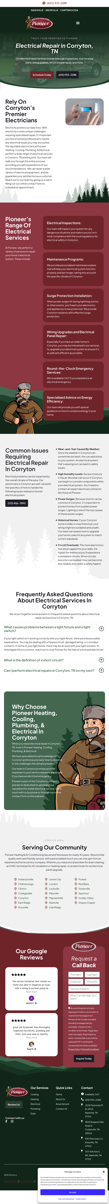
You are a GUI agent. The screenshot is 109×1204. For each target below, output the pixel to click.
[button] (103, 1171)
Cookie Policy (26, 1181)
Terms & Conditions (90, 1049)
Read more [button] (31, 991)
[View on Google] (31, 998)
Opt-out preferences (66, 1199)
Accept (72, 1192)
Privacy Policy (81, 1199)
